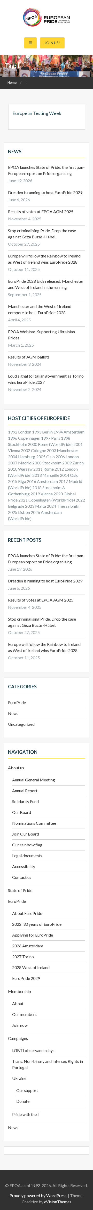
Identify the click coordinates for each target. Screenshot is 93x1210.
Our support (27, 1090)
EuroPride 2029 (26, 978)
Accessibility (23, 866)
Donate (22, 1101)
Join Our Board (25, 833)
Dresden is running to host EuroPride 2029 (45, 192)
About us (16, 767)
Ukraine (19, 1078)
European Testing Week (36, 113)
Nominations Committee (34, 823)
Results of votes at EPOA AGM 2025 (40, 211)
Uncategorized (21, 724)
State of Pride (20, 890)
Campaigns (18, 1038)
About (18, 1003)
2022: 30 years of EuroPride (36, 924)
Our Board (21, 812)
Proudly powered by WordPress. (38, 1195)
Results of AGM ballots (29, 356)
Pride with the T (26, 1114)
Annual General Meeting (33, 779)
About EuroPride (27, 913)
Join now (20, 1025)
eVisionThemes (57, 1201)
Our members (24, 1014)
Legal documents (27, 855)
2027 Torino (23, 956)
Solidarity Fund (25, 801)
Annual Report (24, 790)
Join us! (52, 42)
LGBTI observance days (33, 1050)
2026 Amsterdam (27, 945)
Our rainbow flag (27, 844)
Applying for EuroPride (32, 934)
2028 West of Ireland (31, 967)
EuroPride (17, 702)
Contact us (21, 877)
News (13, 713)
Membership (19, 991)
